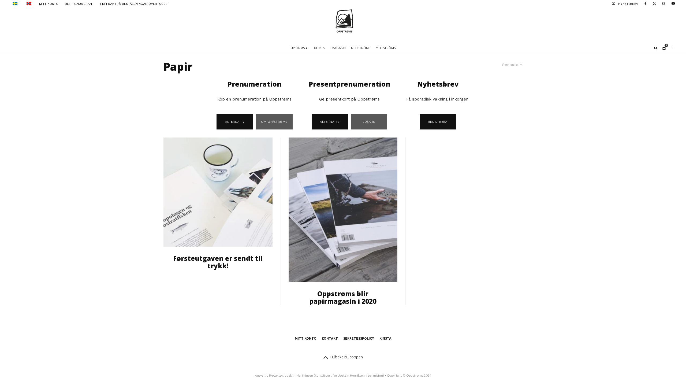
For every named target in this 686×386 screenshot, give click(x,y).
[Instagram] (663, 3)
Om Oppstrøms (274, 121)
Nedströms (360, 48)
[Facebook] (645, 3)
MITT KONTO (48, 4)
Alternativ (235, 121)
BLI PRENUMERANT (79, 4)
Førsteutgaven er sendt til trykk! (218, 262)
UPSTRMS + (299, 48)
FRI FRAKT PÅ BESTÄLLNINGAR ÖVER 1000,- (134, 4)
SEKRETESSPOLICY (358, 338)
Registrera (438, 121)
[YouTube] (673, 3)
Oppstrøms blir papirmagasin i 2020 (342, 298)
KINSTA (385, 338)
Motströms (386, 48)
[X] (654, 3)
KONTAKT (330, 338)
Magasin (338, 48)
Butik (317, 48)
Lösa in (369, 121)
